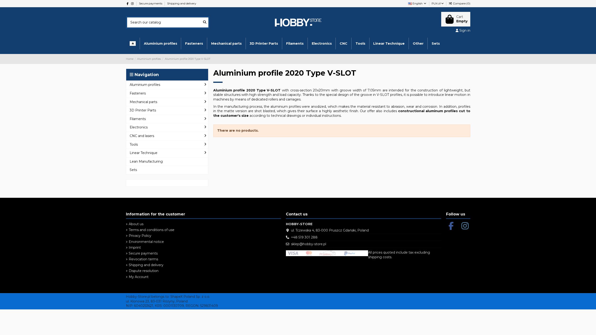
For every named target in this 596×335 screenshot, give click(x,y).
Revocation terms (143, 259)
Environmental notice (146, 242)
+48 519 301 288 (304, 237)
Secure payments (151, 3)
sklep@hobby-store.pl (308, 244)
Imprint (135, 247)
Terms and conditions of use (151, 230)
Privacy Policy (140, 236)
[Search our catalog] (205, 22)
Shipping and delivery (181, 3)
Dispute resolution (144, 271)
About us (136, 224)
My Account (139, 277)
